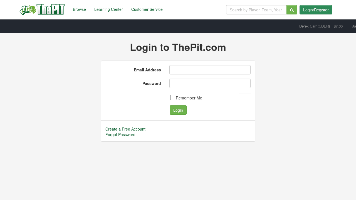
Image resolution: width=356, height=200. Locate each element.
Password (151, 83)
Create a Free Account (125, 129)
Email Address (147, 69)
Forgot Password (120, 134)
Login (178, 110)
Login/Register (316, 9)
